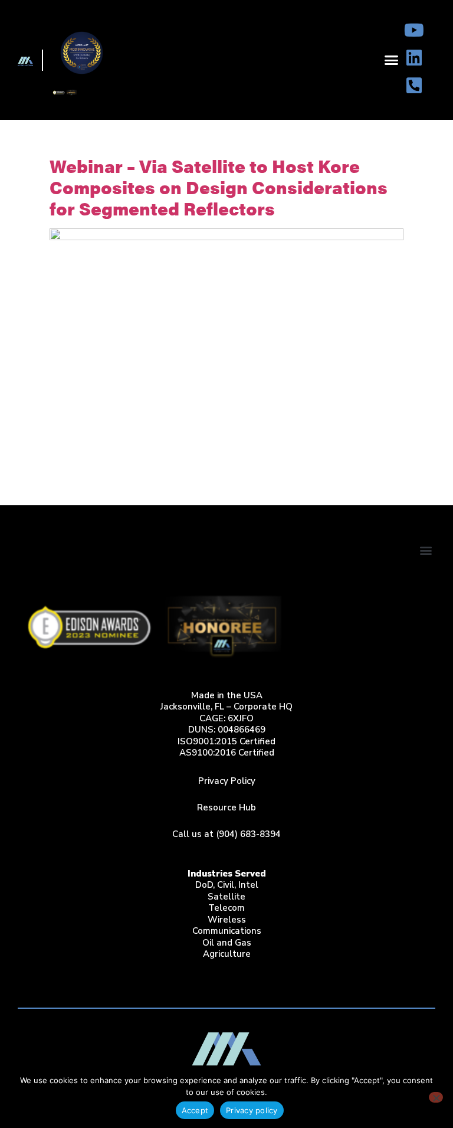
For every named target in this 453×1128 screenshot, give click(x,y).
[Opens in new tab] (414, 30)
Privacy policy (252, 1110)
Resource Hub (226, 807)
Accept (195, 1110)
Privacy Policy (226, 781)
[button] (391, 60)
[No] (436, 1097)
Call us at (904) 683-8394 (226, 834)
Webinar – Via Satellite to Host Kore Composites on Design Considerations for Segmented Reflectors (219, 187)
